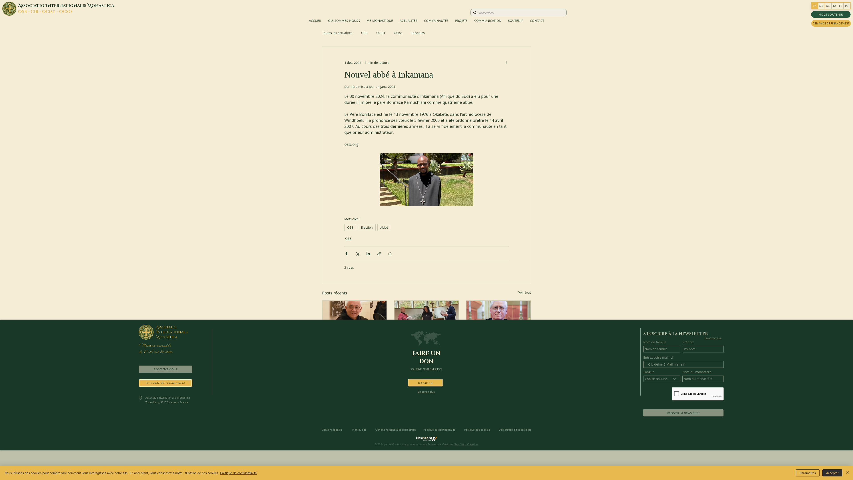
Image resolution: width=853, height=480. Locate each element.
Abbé (384, 227)
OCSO (380, 33)
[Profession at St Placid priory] (427, 319)
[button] (831, 14)
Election (367, 227)
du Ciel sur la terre (156, 352)
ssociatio (33, 5)
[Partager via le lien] (379, 254)
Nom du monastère (696, 372)
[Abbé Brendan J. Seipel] (498, 319)
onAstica (168, 337)
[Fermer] (847, 472)
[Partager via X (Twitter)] (357, 254)
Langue (649, 372)
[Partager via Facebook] (346, 254)
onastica (103, 5)
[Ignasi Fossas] (354, 319)
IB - (38, 11)
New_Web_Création (466, 444)
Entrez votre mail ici (658, 357)
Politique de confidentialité (238, 473)
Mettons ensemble (155, 345)
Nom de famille (654, 342)
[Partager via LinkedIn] (368, 254)
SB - (26, 11)
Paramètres (807, 473)
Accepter (832, 473)
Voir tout (524, 292)
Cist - (52, 11)
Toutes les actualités (337, 33)
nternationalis (67, 5)
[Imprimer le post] (390, 254)
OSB (364, 33)
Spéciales (418, 33)
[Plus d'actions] (506, 62)
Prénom (688, 342)
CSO (67, 11)
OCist (398, 33)
